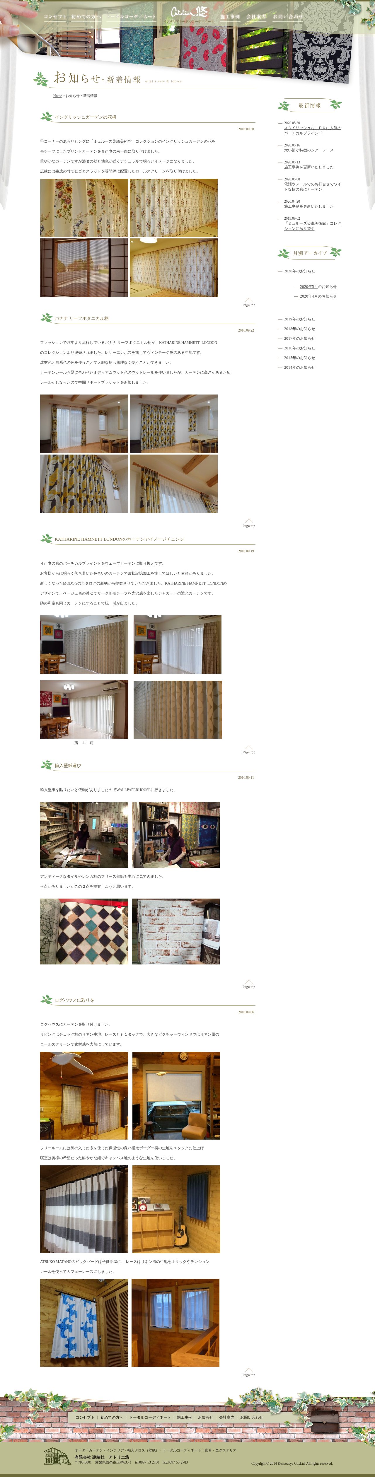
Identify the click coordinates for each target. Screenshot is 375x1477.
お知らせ (205, 1417)
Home (57, 96)
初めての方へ (111, 1417)
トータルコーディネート (150, 1417)
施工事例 (184, 1417)
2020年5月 (309, 286)
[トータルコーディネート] (131, 18)
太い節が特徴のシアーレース (309, 150)
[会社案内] (256, 18)
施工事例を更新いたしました (309, 167)
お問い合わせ (251, 1417)
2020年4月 (309, 296)
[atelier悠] (188, 14)
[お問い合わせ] (288, 18)
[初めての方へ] (86, 18)
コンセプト (85, 1417)
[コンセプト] (55, 18)
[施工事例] (230, 18)
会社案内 (226, 1417)
